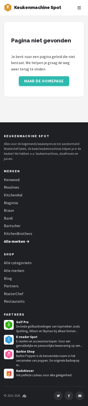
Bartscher (12, 225)
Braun (9, 210)
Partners (11, 285)
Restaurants (14, 301)
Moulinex (11, 187)
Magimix (11, 202)
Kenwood (12, 179)
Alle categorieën (18, 262)
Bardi (8, 218)
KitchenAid (13, 195)
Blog (8, 278)
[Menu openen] (79, 8)
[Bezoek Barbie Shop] (9, 354)
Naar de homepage (44, 81)
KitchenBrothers (18, 233)
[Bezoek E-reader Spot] (9, 340)
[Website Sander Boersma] (24, 396)
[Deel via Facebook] (69, 395)
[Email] (79, 395)
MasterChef (13, 293)
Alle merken (14, 270)
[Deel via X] (58, 395)
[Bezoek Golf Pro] (9, 325)
